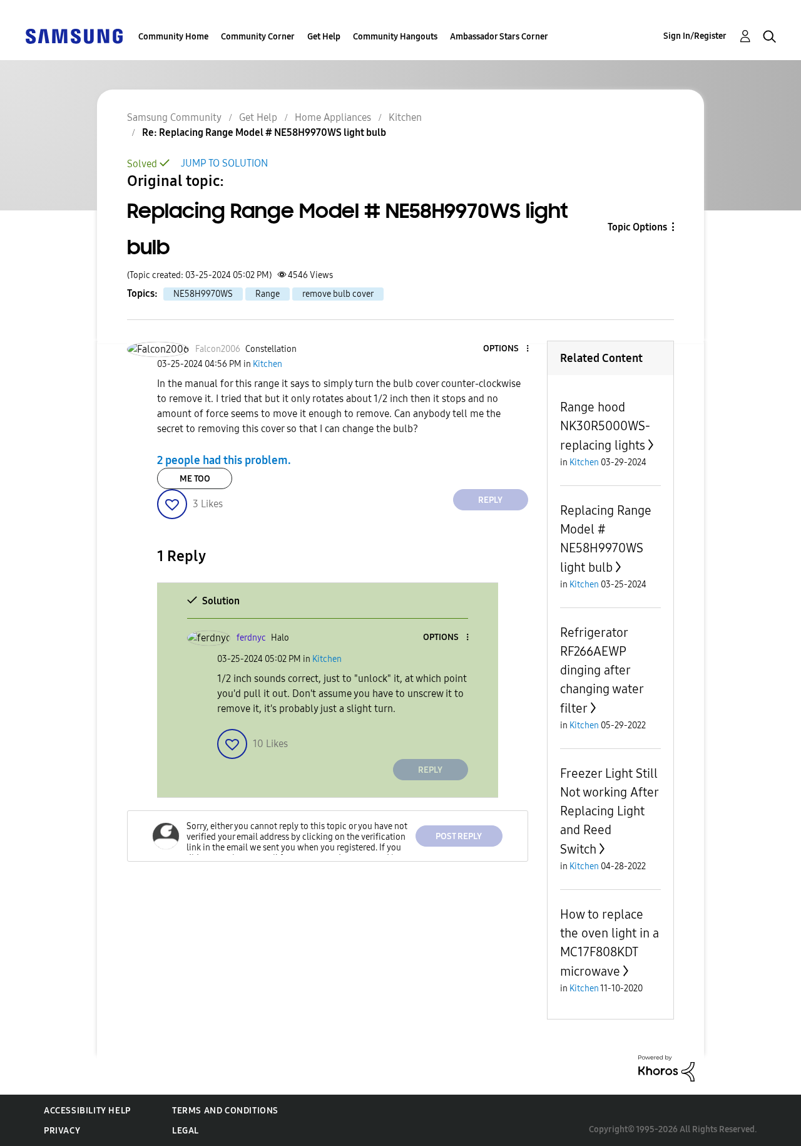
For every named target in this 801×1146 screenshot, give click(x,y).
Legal (185, 1130)
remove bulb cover (338, 294)
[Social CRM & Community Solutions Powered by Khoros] (666, 1067)
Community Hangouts (395, 36)
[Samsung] (74, 35)
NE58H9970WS (203, 294)
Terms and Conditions (225, 1110)
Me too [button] (195, 478)
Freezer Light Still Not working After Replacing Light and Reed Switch (609, 811)
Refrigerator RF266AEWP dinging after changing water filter (601, 670)
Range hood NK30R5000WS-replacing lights (605, 426)
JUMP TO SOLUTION (224, 163)
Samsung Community (174, 117)
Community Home (173, 36)
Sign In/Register (695, 36)
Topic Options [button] (637, 227)
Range (267, 294)
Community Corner (258, 36)
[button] (506, 349)
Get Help (323, 36)
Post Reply (459, 836)
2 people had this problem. (224, 460)
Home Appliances (333, 117)
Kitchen (405, 117)
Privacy (62, 1130)
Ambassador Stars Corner (499, 36)
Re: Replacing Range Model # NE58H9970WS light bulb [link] (264, 132)
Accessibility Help (87, 1110)
